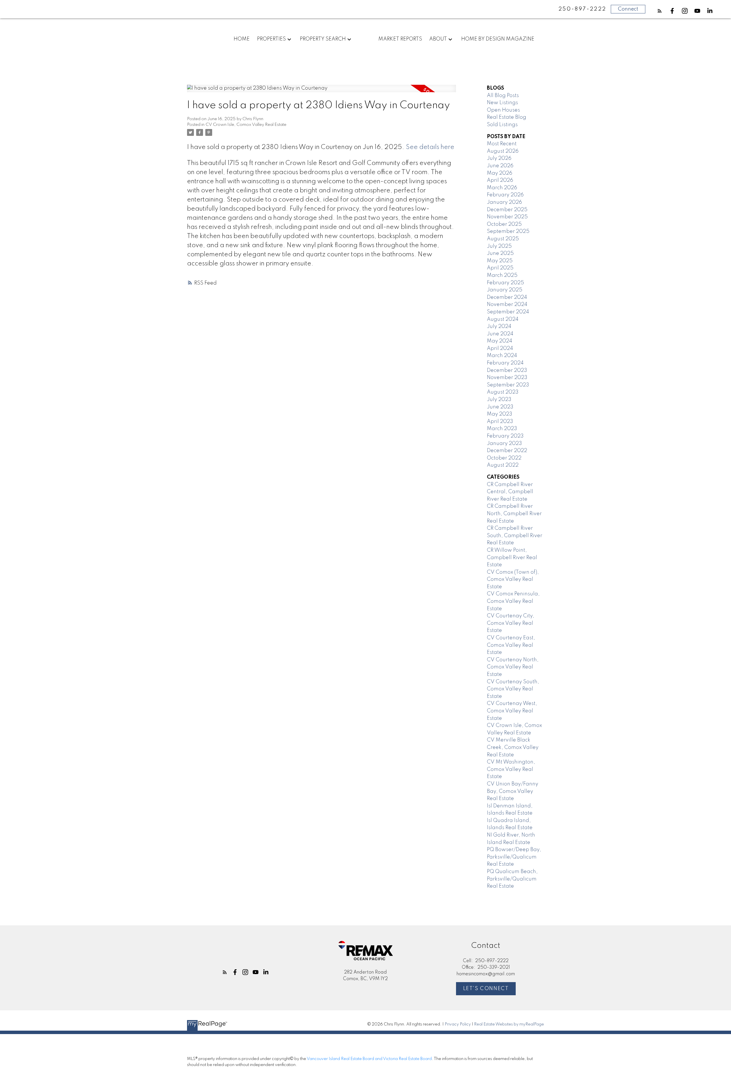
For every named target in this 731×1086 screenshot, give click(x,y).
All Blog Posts (503, 95)
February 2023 (505, 436)
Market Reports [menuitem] (400, 39)
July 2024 (499, 326)
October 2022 (504, 458)
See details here (430, 147)
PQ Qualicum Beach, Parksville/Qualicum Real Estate (512, 879)
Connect (628, 9)
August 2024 (503, 319)
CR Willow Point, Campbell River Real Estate (512, 557)
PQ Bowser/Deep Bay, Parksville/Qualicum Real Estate (514, 857)
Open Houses (503, 110)
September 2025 (508, 231)
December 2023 (507, 370)
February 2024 (505, 363)
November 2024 (507, 304)
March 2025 (502, 275)
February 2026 (505, 195)
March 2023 (502, 428)
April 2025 (500, 268)
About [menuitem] (438, 39)
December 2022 (507, 450)
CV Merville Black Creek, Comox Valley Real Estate (513, 747)
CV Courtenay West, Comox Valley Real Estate (512, 711)
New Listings (502, 102)
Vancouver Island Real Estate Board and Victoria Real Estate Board (369, 1059)
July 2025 (499, 246)
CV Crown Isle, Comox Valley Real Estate (246, 125)
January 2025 (504, 290)
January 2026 (504, 202)
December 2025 (507, 209)
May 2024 (499, 341)
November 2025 (507, 216)
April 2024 (500, 348)
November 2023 (507, 377)
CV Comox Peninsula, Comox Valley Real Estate (513, 601)
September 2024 (508, 312)
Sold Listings (502, 124)
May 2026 (499, 173)
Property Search (323, 39)
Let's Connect (486, 988)
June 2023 (500, 407)
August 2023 (503, 392)
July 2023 (499, 399)
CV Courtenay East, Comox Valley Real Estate (511, 645)
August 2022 (503, 465)
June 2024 (500, 334)
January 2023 (504, 443)
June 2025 (500, 253)
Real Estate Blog (506, 117)
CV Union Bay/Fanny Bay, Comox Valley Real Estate (512, 791)
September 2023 (508, 385)
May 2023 (499, 414)
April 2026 (500, 180)
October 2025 (504, 224)
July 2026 (499, 158)
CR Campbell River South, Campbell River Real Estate (514, 535)
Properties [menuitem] (271, 39)
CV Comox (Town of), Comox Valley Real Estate (513, 579)
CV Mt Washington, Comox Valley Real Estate (511, 769)
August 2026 (503, 151)
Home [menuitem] (242, 39)
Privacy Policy (458, 1024)
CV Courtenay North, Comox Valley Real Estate (513, 667)
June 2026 (500, 165)
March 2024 (502, 355)
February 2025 (505, 282)
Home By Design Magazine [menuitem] (497, 39)
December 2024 (507, 297)
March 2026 (502, 187)
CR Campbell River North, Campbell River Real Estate (514, 513)
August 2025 (503, 238)
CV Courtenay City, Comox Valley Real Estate (510, 623)
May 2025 (500, 260)
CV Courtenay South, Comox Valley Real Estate (513, 689)
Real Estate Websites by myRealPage (509, 1024)
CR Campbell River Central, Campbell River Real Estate (510, 492)
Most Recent (502, 143)
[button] (659, 11)
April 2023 (500, 421)
